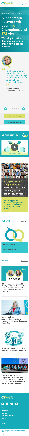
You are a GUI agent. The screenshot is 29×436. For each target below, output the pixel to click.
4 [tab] (14, 109)
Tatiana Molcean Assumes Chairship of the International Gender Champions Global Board (14, 320)
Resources (4, 421)
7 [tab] (20, 109)
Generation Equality (7, 415)
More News (24, 261)
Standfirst (8, 434)
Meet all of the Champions (14, 116)
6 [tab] (18, 109)
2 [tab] (11, 109)
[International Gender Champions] (7, 4)
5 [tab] (16, 109)
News (3, 426)
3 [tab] (13, 109)
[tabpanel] (14, 73)
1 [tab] (9, 109)
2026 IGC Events (9, 244)
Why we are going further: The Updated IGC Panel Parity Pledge (13, 349)
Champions (4, 410)
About (3, 408)
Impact (3, 418)
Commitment (5, 413)
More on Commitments (14, 122)
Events (3, 423)
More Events (24, 221)
